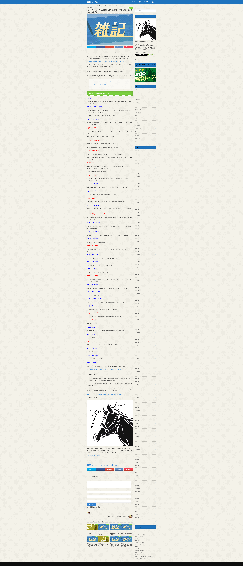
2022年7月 (137, 309)
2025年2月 (137, 209)
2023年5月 (137, 277)
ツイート (137, 59)
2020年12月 (137, 371)
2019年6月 (137, 430)
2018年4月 (137, 475)
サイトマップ (152, 2)
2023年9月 (137, 264)
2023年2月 (137, 287)
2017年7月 (137, 504)
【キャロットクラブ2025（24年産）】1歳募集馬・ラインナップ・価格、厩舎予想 (105, 61)
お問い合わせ (145, 2)
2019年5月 (137, 433)
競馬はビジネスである (139, 542)
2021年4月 (137, 358)
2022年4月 (137, 319)
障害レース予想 (138, 138)
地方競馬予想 (138, 112)
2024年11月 (137, 218)
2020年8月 (137, 384)
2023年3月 (137, 283)
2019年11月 (137, 413)
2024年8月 (137, 228)
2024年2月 (137, 248)
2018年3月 (137, 478)
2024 (94, 465)
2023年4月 (137, 280)
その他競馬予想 (138, 99)
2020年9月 (137, 381)
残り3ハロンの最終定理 (139, 552)
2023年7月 (137, 270)
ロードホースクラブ (105, 465)
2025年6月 (137, 196)
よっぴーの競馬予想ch (139, 550)
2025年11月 (137, 180)
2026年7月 (137, 154)
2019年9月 (137, 420)
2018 (136, 89)
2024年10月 (137, 222)
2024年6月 (137, 235)
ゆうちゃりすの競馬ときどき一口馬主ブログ (141, 564)
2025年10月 (137, 183)
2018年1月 (137, 485)
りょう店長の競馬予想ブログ (141, 536)
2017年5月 (137, 511)
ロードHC (98, 465)
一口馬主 (89, 465)
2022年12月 (137, 293)
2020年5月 (137, 394)
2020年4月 (137, 397)
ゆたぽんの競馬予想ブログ (140, 544)
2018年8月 (137, 462)
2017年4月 (137, 514)
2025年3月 (137, 206)
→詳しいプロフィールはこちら (94, 455)
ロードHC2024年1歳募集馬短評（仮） (100, 84)
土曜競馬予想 (138, 109)
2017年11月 (137, 491)
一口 (111, 465)
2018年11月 (137, 452)
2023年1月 (137, 290)
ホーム (128, 2)
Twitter (140, 2)
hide (111, 81)
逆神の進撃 (137, 540)
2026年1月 (137, 173)
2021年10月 (137, 339)
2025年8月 (137, 189)
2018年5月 (137, 472)
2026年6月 (137, 157)
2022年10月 (137, 300)
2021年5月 (137, 355)
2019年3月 (137, 439)
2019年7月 (137, 426)
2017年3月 (137, 517)
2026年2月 (137, 170)
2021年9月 (137, 342)
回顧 (136, 105)
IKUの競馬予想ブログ (139, 546)
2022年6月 (137, 313)
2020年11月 (137, 374)
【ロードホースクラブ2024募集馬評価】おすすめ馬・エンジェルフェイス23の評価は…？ (107, 394)
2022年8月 (137, 306)
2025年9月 (137, 186)
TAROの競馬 (137, 532)
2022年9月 (137, 303)
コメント (88, 480)
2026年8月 (137, 150)
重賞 (136, 131)
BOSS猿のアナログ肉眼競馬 (140, 534)
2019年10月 (137, 417)
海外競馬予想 (138, 128)
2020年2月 (137, 404)
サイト (88, 499)
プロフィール (134, 2)
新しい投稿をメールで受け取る (94, 507)
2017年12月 (137, 488)
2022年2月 (137, 326)
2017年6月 (137, 508)
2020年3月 (137, 400)
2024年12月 (137, 215)
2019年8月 (137, 423)
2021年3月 (137, 361)
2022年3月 (137, 322)
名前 (88, 489)
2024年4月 (137, 241)
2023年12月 (137, 254)
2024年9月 (137, 225)
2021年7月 (137, 348)
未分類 (136, 122)
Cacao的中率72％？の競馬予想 (141, 530)
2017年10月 (137, 495)
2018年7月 (137, 465)
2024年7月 (137, 231)
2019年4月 (137, 436)
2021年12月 (137, 332)
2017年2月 (137, 521)
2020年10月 (137, 378)
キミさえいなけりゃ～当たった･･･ (142, 558)
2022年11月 (137, 296)
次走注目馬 (137, 125)
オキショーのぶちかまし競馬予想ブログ (143, 556)
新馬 (136, 115)
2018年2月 (137, 482)
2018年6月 (137, 469)
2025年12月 (137, 176)
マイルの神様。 (138, 548)
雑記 (136, 141)
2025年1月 (137, 212)
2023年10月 (137, 261)
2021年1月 (137, 368)
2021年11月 (137, 335)
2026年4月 (137, 163)
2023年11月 (137, 257)
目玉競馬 (137, 554)
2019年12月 (137, 410)
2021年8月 (137, 345)
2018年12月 (137, 449)
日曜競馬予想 (138, 118)
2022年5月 (137, 316)
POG (136, 92)
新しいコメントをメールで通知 (94, 506)
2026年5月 (137, 160)
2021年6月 (137, 352)
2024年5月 (137, 238)
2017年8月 (137, 501)
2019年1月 (137, 446)
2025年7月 (137, 192)
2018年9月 (137, 459)
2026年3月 (137, 167)
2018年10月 (137, 456)
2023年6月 (137, 274)
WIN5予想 (137, 96)
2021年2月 (137, 365)
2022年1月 (137, 329)
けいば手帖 (137, 538)
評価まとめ (95, 86)
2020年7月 (137, 387)
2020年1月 (137, 407)
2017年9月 (137, 498)
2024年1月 (137, 251)
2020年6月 (137, 391)
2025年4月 (137, 202)
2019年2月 (137, 443)
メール (88, 494)
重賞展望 (137, 135)
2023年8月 (137, 267)
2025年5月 (137, 199)
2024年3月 (137, 245)
